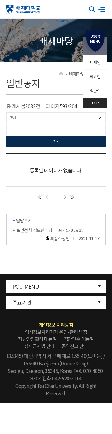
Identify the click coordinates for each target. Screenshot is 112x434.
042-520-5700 (70, 230)
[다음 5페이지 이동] (65, 197)
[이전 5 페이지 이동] (47, 197)
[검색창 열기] (92, 9)
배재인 (95, 62)
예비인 (95, 77)
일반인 (95, 91)
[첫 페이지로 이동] (39, 197)
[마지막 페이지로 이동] (72, 197)
